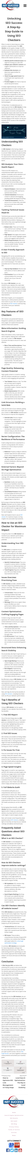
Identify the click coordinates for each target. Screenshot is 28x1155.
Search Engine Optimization (14, 1115)
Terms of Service (14, 1129)
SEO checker (13, 303)
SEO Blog (14, 1124)
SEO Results (14, 1118)
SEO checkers (8, 694)
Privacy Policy (14, 1127)
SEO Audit (14, 1121)
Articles (14, 1132)
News (14, 1135)
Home (14, 1112)
